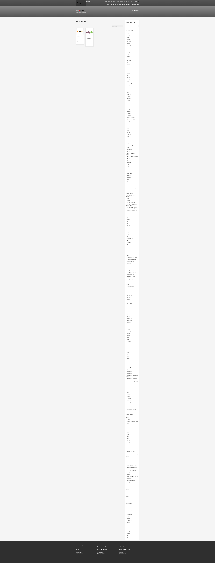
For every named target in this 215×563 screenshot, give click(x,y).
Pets (127, 369)
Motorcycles (129, 341)
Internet (128, 297)
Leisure (128, 310)
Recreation (129, 407)
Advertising (129, 39)
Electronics (129, 160)
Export (128, 181)
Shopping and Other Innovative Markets (132, 455)
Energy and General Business (132, 166)
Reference (129, 419)
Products (128, 396)
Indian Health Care (130, 274)
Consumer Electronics (131, 117)
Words (128, 535)
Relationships (129, 426)
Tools (128, 507)
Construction (129, 115)
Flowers (128, 219)
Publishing (129, 402)
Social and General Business (132, 465)
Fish (127, 215)
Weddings (128, 533)
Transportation (129, 514)
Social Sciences (129, 472)
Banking (128, 73)
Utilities (128, 522)
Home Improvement (130, 261)
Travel (128, 516)
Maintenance (129, 318)
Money (128, 339)
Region (128, 423)
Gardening (129, 234)
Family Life (129, 186)
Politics (128, 392)
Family (128, 185)
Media (128, 327)
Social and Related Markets (132, 470)
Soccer (128, 461)
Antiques (128, 50)
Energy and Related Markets (132, 167)
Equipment (129, 177)
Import (128, 267)
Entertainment (129, 169)
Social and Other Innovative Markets (131, 468)
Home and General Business (132, 257)
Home (106, 1)
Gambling (128, 229)
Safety (128, 436)
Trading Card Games (130, 510)
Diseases (128, 140)
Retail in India (78, 549)
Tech (127, 484)
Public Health (129, 400)
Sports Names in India (131, 480)
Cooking (128, 121)
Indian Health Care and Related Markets (132, 283)
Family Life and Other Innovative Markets (130, 192)
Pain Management (130, 360)
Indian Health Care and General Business (130, 277)
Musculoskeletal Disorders (132, 344)
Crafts (128, 126)
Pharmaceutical (130, 371)
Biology (128, 81)
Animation (129, 49)
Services (128, 445)
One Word (129, 354)
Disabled (128, 136)
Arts (127, 58)
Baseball (128, 77)
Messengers (129, 333)
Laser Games (129, 307)
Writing (128, 537)
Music (128, 346)
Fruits (128, 223)
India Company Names (120, 1)
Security (128, 444)
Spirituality (129, 478)
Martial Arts (129, 324)
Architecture (129, 54)
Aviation (128, 68)
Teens (128, 498)
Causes (128, 92)
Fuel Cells (128, 225)
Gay (127, 236)
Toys (127, 508)
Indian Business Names (131, 270)
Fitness (128, 217)
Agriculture (129, 41)
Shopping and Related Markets (132, 458)
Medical (128, 329)
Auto (127, 62)
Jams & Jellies (129, 303)
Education (128, 151)
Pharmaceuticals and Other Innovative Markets (131, 379)
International (129, 295)
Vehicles (128, 524)
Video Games (129, 526)
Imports (128, 268)
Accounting (129, 35)
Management (129, 320)
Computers (129, 109)
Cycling (128, 128)
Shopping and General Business (130, 452)
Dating (128, 130)
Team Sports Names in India (132, 482)
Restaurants (129, 430)
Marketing (129, 322)
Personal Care (129, 365)
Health (128, 249)
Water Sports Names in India (132, 531)
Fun (127, 227)
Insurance (128, 293)
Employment (129, 162)
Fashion (128, 200)
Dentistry (128, 132)
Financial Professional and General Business (131, 205)
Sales (128, 438)
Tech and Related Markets (132, 491)
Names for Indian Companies (112, 1)
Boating (128, 85)
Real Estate (129, 405)
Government (129, 246)
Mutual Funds (129, 348)
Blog (128, 1)
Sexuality (128, 447)
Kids (127, 305)
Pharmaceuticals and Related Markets (132, 382)
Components (129, 107)
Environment (129, 171)
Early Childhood (130, 145)
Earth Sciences (129, 149)
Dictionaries (129, 134)
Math (128, 326)
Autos (128, 66)
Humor (128, 265)
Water (128, 529)
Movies (128, 343)
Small (128, 459)
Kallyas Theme (88, 560)
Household (129, 263)
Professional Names (79, 552)
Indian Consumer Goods (131, 272)
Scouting (128, 442)
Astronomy (129, 60)
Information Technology (131, 289)
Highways (128, 251)
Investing (128, 299)
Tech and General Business (132, 486)
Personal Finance (130, 367)
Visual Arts (129, 527)
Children (128, 96)
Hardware (128, 248)
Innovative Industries (131, 291)
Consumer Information (131, 119)
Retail (128, 432)
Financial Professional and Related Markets (131, 211)
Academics (129, 33)
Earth (128, 147)
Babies (128, 71)
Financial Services (130, 213)
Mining (128, 337)
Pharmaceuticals (130, 373)
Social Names (78, 550)
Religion (128, 428)
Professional (129, 398)
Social (128, 463)
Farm (128, 198)
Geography (129, 242)
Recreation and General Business (131, 410)
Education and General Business (130, 154)
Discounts (128, 138)
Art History (129, 56)
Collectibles (129, 102)
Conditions (129, 113)
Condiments (129, 111)
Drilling (128, 141)
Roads (128, 434)
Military (128, 335)
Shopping (128, 449)
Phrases (128, 388)
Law (127, 308)
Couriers (128, 124)
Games (128, 230)
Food (127, 221)
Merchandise (129, 331)
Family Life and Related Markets (130, 196)
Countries (128, 123)
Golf (127, 244)
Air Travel (128, 43)
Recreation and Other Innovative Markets (130, 413)
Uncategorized (129, 520)
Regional (128, 425)
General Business (130, 238)
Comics (128, 104)
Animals (128, 47)
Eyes (127, 183)
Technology (129, 493)
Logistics (128, 316)
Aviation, (128, 69)
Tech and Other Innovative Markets (131, 488)
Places (128, 390)
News (128, 352)
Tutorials (128, 518)
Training (128, 512)
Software (128, 474)
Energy (128, 164)
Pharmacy (128, 385)
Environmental (129, 173)
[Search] (137, 26)
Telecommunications (130, 500)
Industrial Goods (130, 288)
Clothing (128, 100)
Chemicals (129, 94)
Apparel (128, 52)
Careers (128, 88)
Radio (128, 404)
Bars (127, 75)
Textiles (128, 505)
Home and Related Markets (132, 259)
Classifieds (129, 98)
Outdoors (128, 358)
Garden (128, 232)
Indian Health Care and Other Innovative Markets (132, 280)
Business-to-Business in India (132, 86)
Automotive (129, 64)
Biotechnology (129, 83)
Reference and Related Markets (133, 421)
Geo (127, 240)
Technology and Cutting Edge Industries (132, 495)
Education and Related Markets (132, 156)
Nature (128, 350)
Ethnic (128, 179)
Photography (129, 386)
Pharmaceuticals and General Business (132, 376)
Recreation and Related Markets (130, 417)
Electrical (128, 158)
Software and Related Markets (132, 476)
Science (128, 440)
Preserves (128, 394)
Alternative (129, 45)
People (128, 362)
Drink (128, 143)
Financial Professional (131, 202)
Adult (128, 37)
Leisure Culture (129, 312)
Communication (130, 105)
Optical (128, 356)
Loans (128, 314)
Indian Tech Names (130, 286)
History (128, 253)
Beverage (128, 79)
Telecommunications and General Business (131, 502)
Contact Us (125, 1)
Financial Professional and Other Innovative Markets (131, 208)
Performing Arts (130, 363)
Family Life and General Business (131, 189)
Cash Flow (128, 90)
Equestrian (129, 175)
